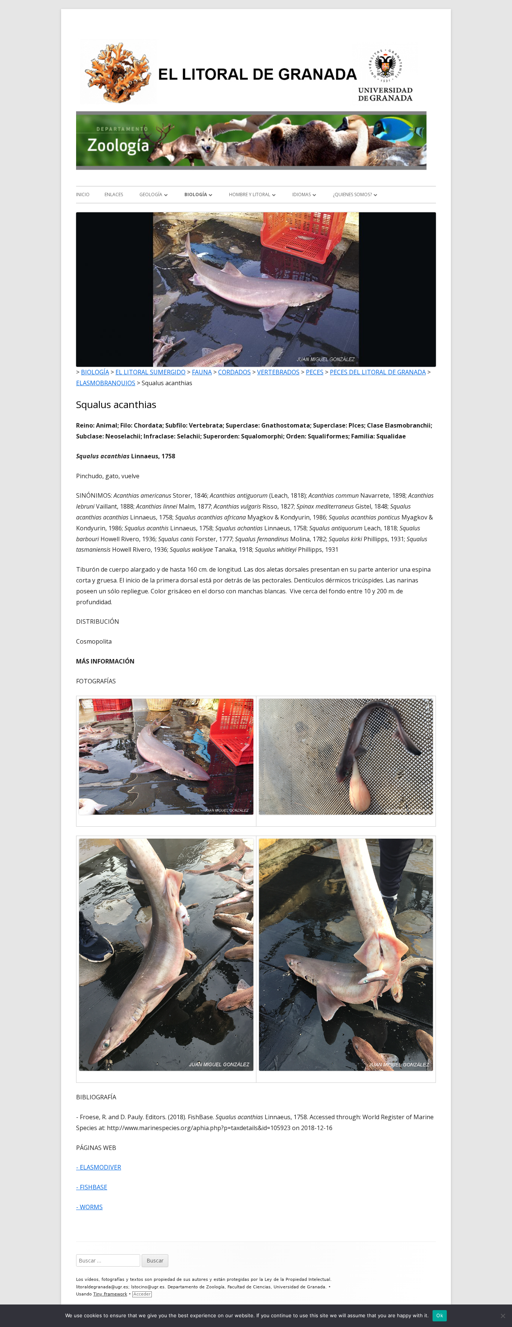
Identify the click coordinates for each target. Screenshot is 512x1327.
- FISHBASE (91, 1187)
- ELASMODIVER (98, 1167)
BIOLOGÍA (195, 194)
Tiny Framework (110, 1294)
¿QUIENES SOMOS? (352, 194)
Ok (439, 1315)
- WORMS (89, 1207)
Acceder (142, 1294)
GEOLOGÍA (150, 194)
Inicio (83, 194)
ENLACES (114, 194)
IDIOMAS (301, 194)
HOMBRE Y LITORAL (249, 194)
